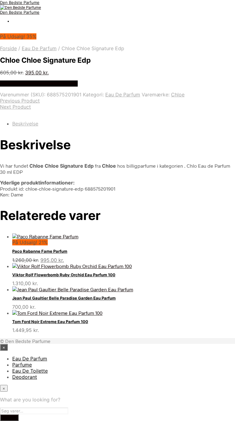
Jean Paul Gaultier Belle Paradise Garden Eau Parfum (64, 298)
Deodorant (24, 377)
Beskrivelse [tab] (25, 124)
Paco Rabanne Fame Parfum (39, 251)
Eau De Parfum (39, 48)
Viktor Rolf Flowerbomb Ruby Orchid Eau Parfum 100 (63, 274)
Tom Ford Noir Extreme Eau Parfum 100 (50, 321)
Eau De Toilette (30, 371)
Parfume (22, 365)
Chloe (178, 94)
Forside (8, 48)
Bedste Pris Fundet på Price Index (39, 83)
